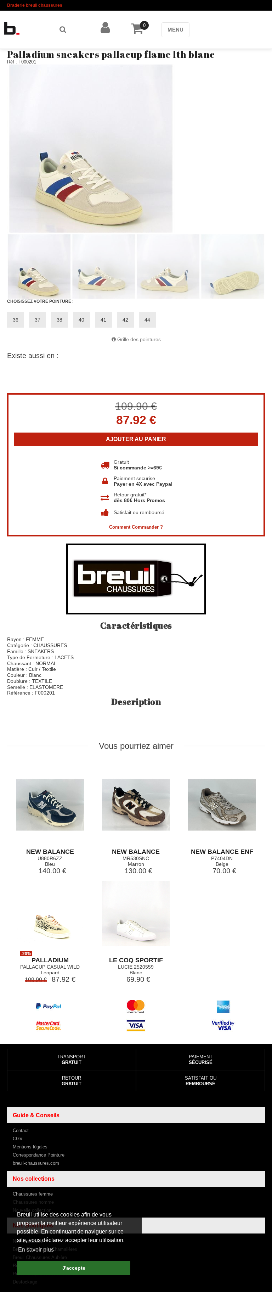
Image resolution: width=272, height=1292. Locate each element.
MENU (175, 30)
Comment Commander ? (136, 527)
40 (81, 320)
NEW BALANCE (50, 851)
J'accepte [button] (73, 1268)
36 (15, 320)
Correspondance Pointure (38, 1155)
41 (103, 320)
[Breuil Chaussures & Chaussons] (22, 28)
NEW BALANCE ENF (222, 851)
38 (59, 320)
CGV (18, 1138)
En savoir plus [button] (36, 1250)
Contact (21, 1130)
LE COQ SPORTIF (136, 960)
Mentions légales (30, 1146)
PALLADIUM (50, 960)
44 (147, 320)
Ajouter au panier (136, 439)
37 (37, 320)
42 (125, 320)
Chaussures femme (33, 1194)
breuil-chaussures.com (36, 1163)
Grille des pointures (138, 339)
